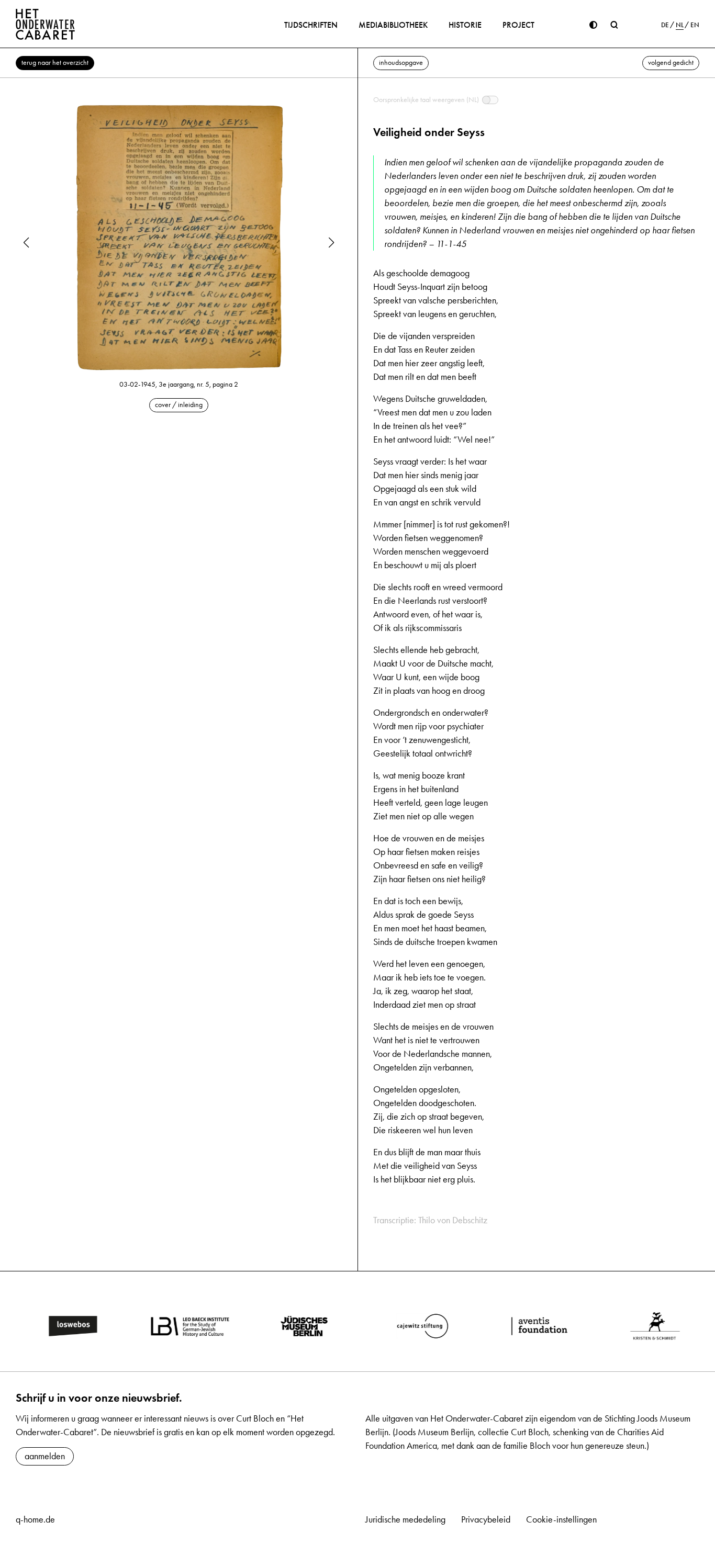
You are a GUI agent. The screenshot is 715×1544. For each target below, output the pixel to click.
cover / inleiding (179, 404)
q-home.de (35, 1519)
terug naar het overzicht (54, 62)
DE (665, 25)
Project (518, 25)
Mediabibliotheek (393, 25)
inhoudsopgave (401, 62)
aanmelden (45, 1456)
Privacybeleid (485, 1519)
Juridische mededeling (405, 1519)
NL (680, 25)
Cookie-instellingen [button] (561, 1519)
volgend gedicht (671, 62)
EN (694, 25)
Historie (465, 25)
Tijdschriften (311, 25)
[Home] (45, 24)
